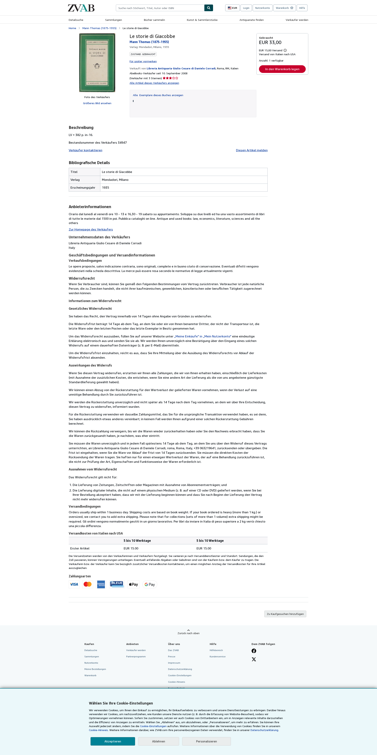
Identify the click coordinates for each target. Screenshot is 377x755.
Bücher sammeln (154, 19)
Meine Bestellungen (95, 669)
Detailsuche (76, 19)
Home (72, 28)
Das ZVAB (173, 650)
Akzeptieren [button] (112, 741)
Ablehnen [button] (158, 741)
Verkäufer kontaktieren (85, 150)
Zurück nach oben (188, 633)
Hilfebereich (216, 650)
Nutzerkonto (262, 7)
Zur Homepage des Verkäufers (91, 229)
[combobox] (160, 8)
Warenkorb (90, 675)
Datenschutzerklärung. (265, 730)
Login (246, 7)
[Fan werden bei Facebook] (254, 651)
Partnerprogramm (136, 656)
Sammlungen (113, 19)
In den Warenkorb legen (282, 69)
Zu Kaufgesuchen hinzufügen (285, 613)
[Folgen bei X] (254, 659)
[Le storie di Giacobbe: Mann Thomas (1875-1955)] (97, 62)
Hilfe (302, 7)
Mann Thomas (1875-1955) (99, 28)
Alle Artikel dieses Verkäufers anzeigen (154, 83)
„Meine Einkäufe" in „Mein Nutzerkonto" (202, 336)
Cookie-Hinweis (176, 681)
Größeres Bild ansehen (97, 103)
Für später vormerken (143, 61)
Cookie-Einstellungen (153, 726)
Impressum (174, 662)
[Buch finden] (208, 8)
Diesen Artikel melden (252, 150)
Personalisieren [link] (206, 741)
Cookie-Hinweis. (99, 730)
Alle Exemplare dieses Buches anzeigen (158, 95)
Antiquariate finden (252, 19)
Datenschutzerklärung (180, 669)
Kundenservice (218, 656)
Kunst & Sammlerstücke (202, 19)
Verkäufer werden (297, 19)
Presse (171, 656)
